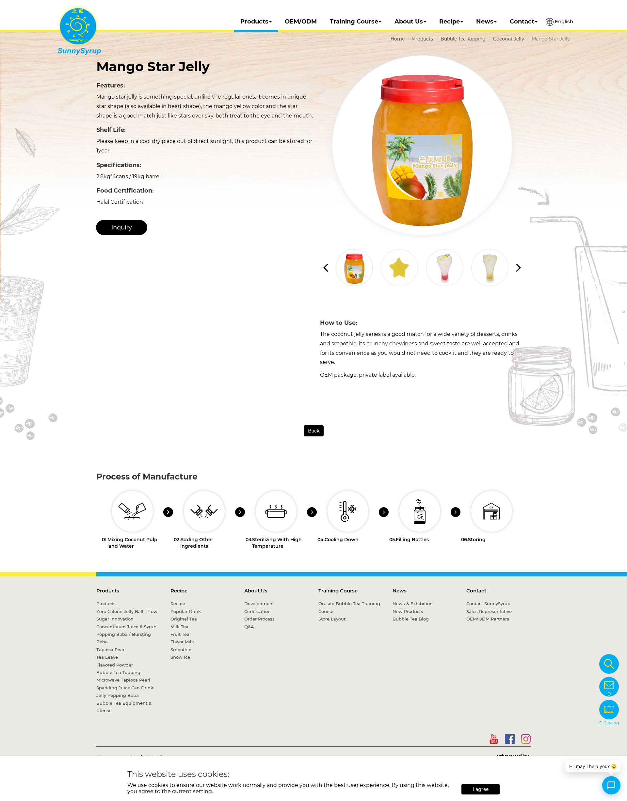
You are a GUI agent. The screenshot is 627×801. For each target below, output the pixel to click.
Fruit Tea (179, 634)
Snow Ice (180, 657)
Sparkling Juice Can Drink (124, 687)
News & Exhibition (413, 603)
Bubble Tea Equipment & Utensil (124, 706)
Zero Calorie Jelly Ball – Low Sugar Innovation (126, 615)
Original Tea (183, 618)
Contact (522, 21)
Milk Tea (179, 626)
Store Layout (332, 618)
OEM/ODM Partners (487, 618)
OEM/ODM (301, 21)
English (563, 21)
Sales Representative (489, 611)
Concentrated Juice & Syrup (126, 626)
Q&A (249, 626)
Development (259, 603)
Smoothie (180, 649)
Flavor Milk (182, 641)
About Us (408, 21)
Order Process (259, 618)
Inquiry (121, 227)
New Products (408, 611)
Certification (257, 611)
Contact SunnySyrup (488, 603)
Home (398, 39)
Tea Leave (107, 657)
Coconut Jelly (508, 39)
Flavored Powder (114, 665)
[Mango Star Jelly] (422, 145)
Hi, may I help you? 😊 (593, 766)
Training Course (354, 21)
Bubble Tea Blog (411, 618)
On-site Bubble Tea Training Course (349, 607)
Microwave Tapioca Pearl (123, 680)
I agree (481, 789)
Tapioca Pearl (111, 649)
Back (313, 431)
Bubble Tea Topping (463, 39)
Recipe (449, 21)
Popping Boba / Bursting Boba (123, 638)
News (484, 21)
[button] (518, 267)
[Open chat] (611, 785)
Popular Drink (185, 611)
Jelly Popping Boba (117, 695)
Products (254, 21)
